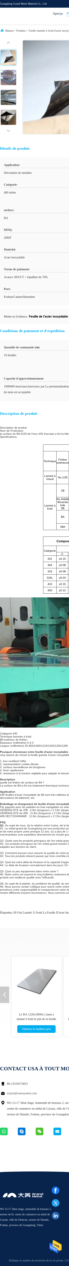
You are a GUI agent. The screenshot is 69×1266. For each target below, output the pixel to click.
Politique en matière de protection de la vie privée (36, 1260)
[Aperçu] (15, 16)
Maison (9, 30)
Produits (20, 30)
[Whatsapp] (9, 1134)
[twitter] (55, 1203)
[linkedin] (55, 1215)
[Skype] (27, 1134)
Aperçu (58, 13)
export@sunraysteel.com (22, 1093)
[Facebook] (55, 1190)
